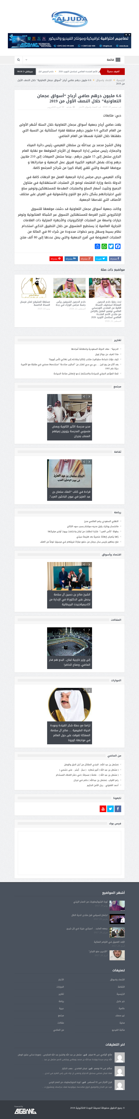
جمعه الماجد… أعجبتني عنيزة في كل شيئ (87, 919)
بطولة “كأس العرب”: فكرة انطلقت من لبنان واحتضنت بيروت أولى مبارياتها (83, 527)
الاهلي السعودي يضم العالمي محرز (101, 516)
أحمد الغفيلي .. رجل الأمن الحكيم (102, 775)
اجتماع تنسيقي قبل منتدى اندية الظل (89, 905)
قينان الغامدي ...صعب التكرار (74, 1059)
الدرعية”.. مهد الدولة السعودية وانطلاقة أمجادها (94, 349)
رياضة (61, 991)
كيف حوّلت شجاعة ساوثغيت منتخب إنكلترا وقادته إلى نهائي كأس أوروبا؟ (83, 359)
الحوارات (60, 977)
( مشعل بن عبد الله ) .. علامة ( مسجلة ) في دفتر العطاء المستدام (87, 765)
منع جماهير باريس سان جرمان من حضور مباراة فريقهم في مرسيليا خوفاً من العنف (79, 537)
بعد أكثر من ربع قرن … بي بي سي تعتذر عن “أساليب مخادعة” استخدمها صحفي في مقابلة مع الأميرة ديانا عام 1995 (69, 366)
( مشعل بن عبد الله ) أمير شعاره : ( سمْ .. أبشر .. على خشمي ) (88, 760)
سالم (109, 1058)
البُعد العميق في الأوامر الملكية (109, 932)
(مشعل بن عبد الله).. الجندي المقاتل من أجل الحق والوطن (91, 755)
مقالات (60, 1013)
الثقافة (121, 977)
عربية (61, 998)
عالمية (122, 998)
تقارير (61, 984)
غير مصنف (120, 1006)
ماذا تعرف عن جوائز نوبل (106, 354)
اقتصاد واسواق (91, 107)
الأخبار (81, 107)
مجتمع (61, 1006)
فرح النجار (107, 1072)
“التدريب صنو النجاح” (98, 941)
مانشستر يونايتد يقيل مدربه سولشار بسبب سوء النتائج (92, 521)
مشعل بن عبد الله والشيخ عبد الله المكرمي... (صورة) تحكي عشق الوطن (50, 1045)
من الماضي (58, 1020)
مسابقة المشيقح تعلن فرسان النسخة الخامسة (35, 303)
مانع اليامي (106, 1045)
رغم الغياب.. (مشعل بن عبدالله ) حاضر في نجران (96, 770)
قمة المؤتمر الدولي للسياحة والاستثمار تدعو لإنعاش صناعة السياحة (86, 373)
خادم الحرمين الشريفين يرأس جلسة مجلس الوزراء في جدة (58, 71)
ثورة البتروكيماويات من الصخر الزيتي (90, 892)
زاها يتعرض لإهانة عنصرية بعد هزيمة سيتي (97, 532)
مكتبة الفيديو (118, 1020)
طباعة (69, 107)
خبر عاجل (120, 991)
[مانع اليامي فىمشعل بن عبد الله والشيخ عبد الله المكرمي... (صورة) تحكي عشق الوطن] (120, 1048)
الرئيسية (121, 984)
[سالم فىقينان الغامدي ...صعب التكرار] (120, 1061)
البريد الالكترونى (54, 107)
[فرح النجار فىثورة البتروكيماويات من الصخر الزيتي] (120, 1075)
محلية (122, 1013)
